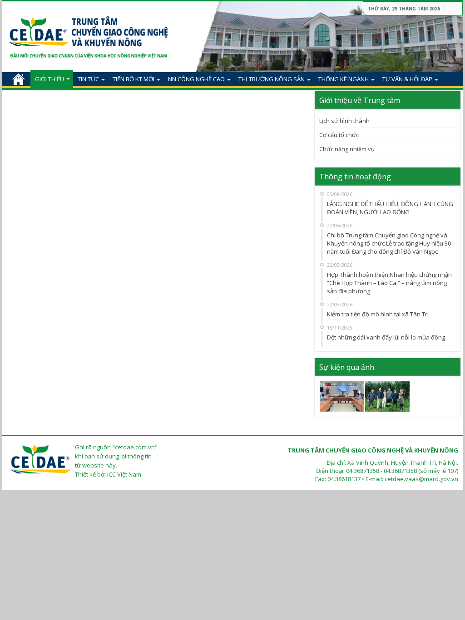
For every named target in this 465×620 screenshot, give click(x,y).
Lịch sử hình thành (344, 121)
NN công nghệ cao (196, 79)
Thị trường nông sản (271, 79)
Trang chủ (18, 79)
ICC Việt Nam (124, 474)
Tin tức (88, 79)
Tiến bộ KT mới (133, 79)
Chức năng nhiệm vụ (347, 149)
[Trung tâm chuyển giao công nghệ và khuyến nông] (88, 33)
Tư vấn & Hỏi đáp (407, 79)
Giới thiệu (49, 79)
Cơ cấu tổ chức (339, 135)
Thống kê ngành (343, 79)
